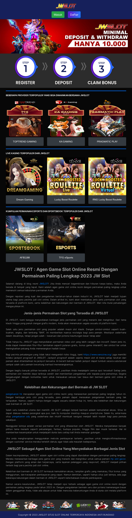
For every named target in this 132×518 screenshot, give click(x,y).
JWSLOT (43, 283)
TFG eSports (66, 257)
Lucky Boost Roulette (66, 199)
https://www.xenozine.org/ (97, 354)
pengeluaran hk (14, 394)
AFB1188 (25, 257)
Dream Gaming (24, 199)
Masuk (58, 14)
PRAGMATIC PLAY (107, 141)
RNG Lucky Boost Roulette (107, 199)
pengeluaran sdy (21, 416)
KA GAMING (66, 141)
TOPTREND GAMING (25, 141)
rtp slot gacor (118, 459)
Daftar (74, 14)
